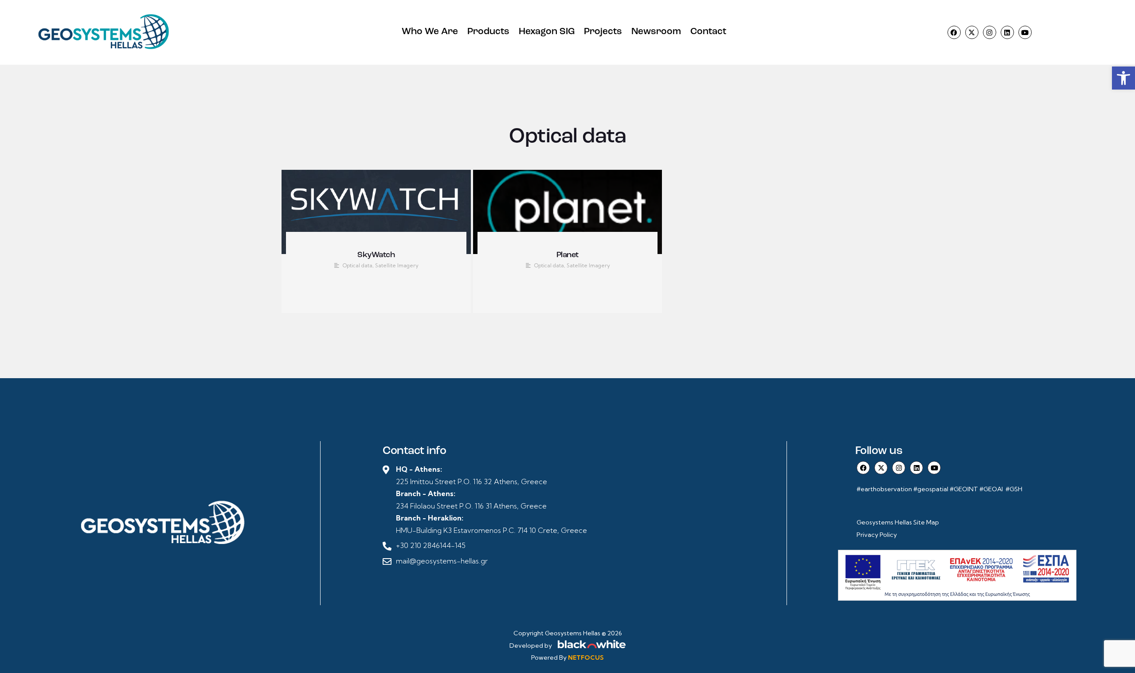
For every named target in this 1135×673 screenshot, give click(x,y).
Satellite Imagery (397, 265)
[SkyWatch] (376, 212)
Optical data (357, 265)
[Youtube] (1025, 32)
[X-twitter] (971, 32)
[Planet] (567, 212)
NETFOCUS (586, 657)
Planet (567, 255)
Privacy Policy (877, 535)
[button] (1123, 78)
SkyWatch (376, 255)
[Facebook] (954, 32)
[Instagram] (989, 32)
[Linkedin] (1007, 32)
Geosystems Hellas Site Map (898, 522)
